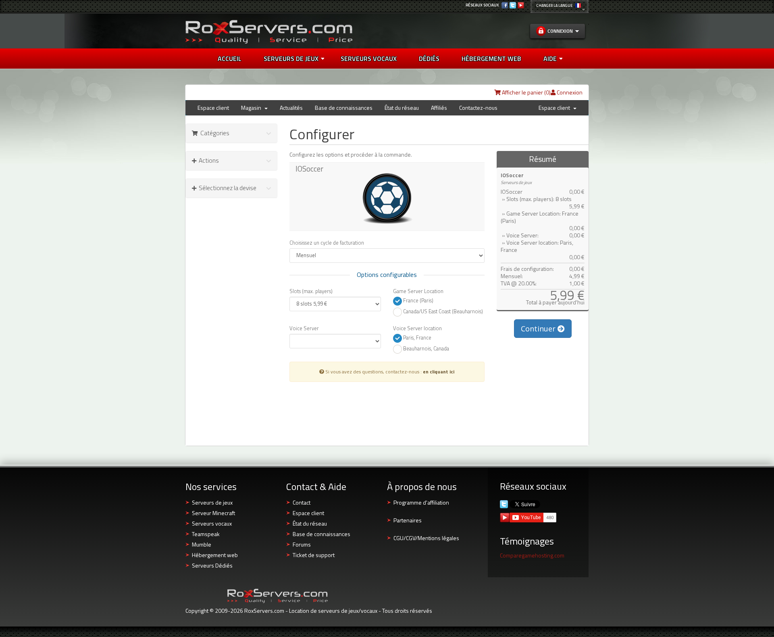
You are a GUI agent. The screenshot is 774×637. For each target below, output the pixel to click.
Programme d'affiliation (421, 502)
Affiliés (439, 107)
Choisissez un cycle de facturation (326, 242)
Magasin (252, 107)
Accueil (229, 58)
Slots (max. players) (311, 291)
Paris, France (416, 338)
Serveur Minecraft (213, 513)
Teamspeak (206, 534)
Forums (302, 544)
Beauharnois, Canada (425, 348)
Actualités (291, 107)
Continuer (539, 328)
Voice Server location (417, 328)
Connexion (569, 92)
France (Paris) (417, 300)
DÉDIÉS (429, 58)
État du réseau (402, 107)
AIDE (550, 58)
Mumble (201, 544)
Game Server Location (418, 291)
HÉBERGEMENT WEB (491, 58)
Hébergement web (215, 555)
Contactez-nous (478, 107)
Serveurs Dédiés (212, 565)
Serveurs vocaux (212, 523)
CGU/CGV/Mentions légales (426, 538)
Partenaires (407, 520)
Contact (301, 502)
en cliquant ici (438, 371)
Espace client (213, 107)
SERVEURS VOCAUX (369, 58)
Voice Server (304, 328)
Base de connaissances (343, 107)
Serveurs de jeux (291, 58)
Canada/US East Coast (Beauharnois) (442, 311)
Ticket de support (314, 555)
